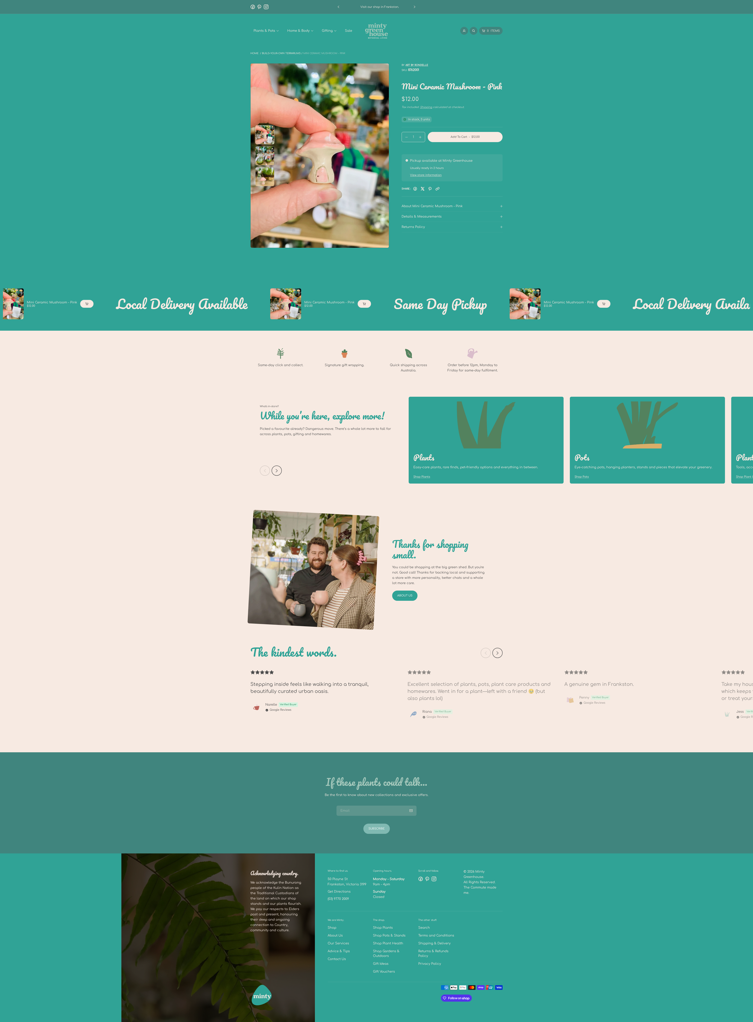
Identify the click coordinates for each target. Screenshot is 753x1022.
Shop (332, 927)
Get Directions (339, 891)
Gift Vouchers (384, 971)
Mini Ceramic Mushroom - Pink (273, 302)
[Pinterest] (259, 7)
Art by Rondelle (417, 65)
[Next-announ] (414, 7)
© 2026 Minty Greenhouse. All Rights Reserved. (479, 877)
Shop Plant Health (388, 943)
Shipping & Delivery (434, 943)
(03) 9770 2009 (338, 899)
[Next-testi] (497, 653)
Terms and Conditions (436, 935)
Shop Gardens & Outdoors (386, 953)
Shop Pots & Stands (389, 935)
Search (424, 927)
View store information (426, 175)
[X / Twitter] (423, 189)
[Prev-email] (411, 811)
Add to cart (465, 138)
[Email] (437, 189)
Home (254, 53)
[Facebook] (252, 7)
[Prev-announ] (338, 7)
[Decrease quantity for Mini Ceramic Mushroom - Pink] (405, 137)
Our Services (338, 943)
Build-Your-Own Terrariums (281, 53)
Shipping (426, 107)
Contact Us (337, 959)
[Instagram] (266, 7)
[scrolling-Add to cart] (30, 304)
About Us (404, 595)
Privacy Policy (429, 964)
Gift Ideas (380, 964)
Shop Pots (582, 476)
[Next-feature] (277, 471)
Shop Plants (421, 476)
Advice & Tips (339, 951)
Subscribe (376, 828)
